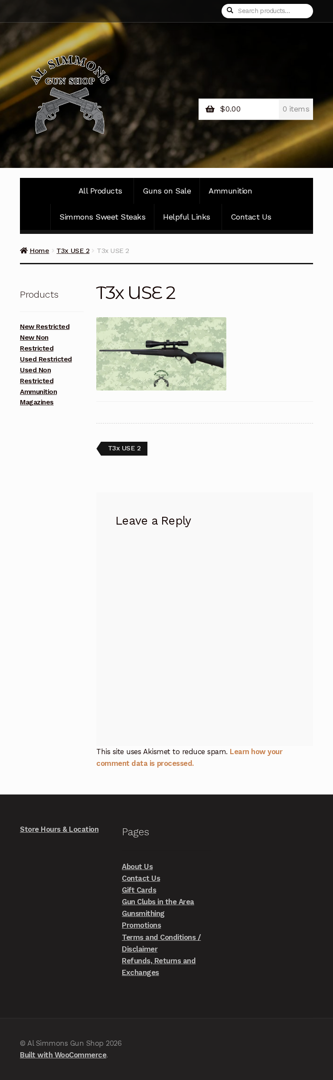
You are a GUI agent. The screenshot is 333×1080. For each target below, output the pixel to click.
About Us (137, 866)
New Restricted (44, 327)
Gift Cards (139, 890)
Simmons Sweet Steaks (102, 216)
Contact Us (251, 216)
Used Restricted (46, 359)
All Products (100, 190)
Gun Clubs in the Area (158, 901)
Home (39, 250)
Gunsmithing (143, 913)
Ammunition (230, 190)
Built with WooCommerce (63, 1054)
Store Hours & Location (59, 829)
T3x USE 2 (72, 250)
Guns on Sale (167, 190)
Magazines (37, 402)
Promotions (141, 925)
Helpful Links (186, 216)
